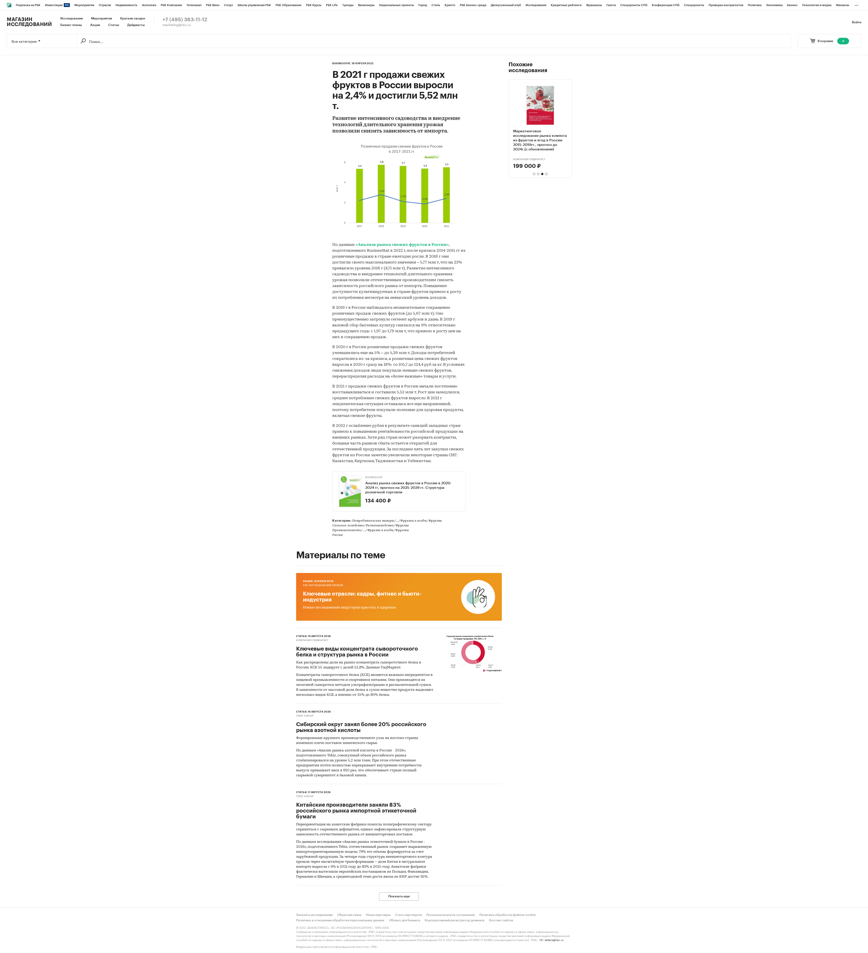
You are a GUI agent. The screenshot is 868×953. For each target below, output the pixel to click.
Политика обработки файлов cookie (507, 915)
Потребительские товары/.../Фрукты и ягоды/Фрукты (397, 521)
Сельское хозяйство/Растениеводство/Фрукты (370, 525)
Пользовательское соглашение (450, 915)
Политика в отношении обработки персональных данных (340, 920)
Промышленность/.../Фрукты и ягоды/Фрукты (370, 530)
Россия (337, 535)
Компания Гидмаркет (529, 159)
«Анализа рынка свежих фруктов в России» (402, 245)
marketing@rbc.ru (177, 25)
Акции (95, 25)
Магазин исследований (29, 22)
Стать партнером (408, 915)
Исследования (71, 18)
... (856, 4)
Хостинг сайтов (501, 920)
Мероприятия (101, 18)
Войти (856, 22)
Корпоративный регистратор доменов (454, 920)
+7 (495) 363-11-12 (185, 19)
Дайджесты (136, 25)
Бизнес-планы (71, 25)
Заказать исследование (314, 915)
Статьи (113, 25)
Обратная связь (349, 915)
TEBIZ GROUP (305, 716)
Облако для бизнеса (404, 920)
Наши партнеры (378, 915)
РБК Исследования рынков (323, 585)
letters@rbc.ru (554, 939)
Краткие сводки (132, 18)
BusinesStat (374, 477)
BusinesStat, (341, 63)
